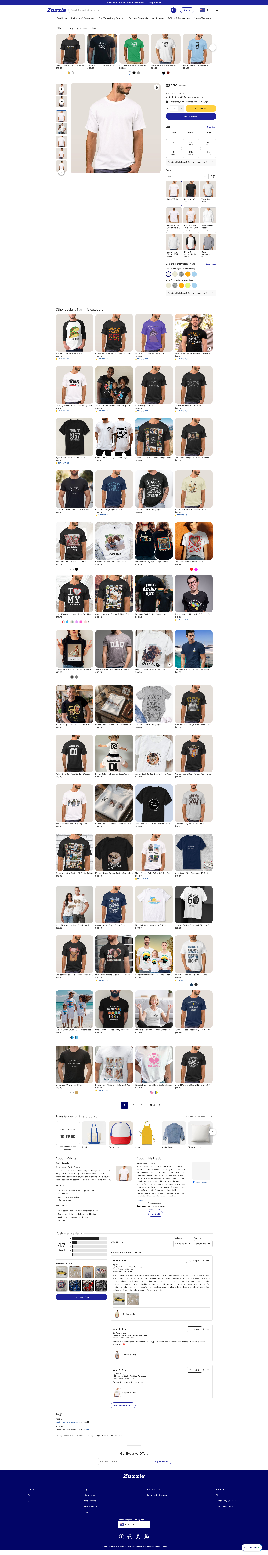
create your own (63, 1422)
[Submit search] (173, 10)
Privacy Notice (161, 1546)
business (74, 1422)
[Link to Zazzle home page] (57, 10)
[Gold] (187, 274)
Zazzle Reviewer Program (124, 1271)
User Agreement (149, 1546)
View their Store (154, 1210)
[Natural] (175, 274)
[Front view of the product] (116, 128)
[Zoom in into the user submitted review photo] (62, 1272)
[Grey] (181, 274)
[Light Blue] (194, 274)
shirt (88, 1429)
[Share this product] (156, 87)
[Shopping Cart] (217, 10)
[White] (168, 274)
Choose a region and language (131, 1520)
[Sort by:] (213, 176)
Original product (129, 1314)
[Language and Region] (204, 10)
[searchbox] (122, 10)
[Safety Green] (187, 285)
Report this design (201, 1182)
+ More (140, 1200)
